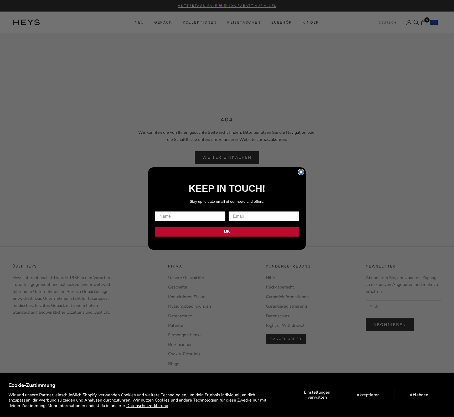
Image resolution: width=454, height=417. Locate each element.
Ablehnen (419, 395)
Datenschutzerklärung (147, 406)
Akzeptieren (368, 395)
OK (227, 231)
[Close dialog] (301, 172)
